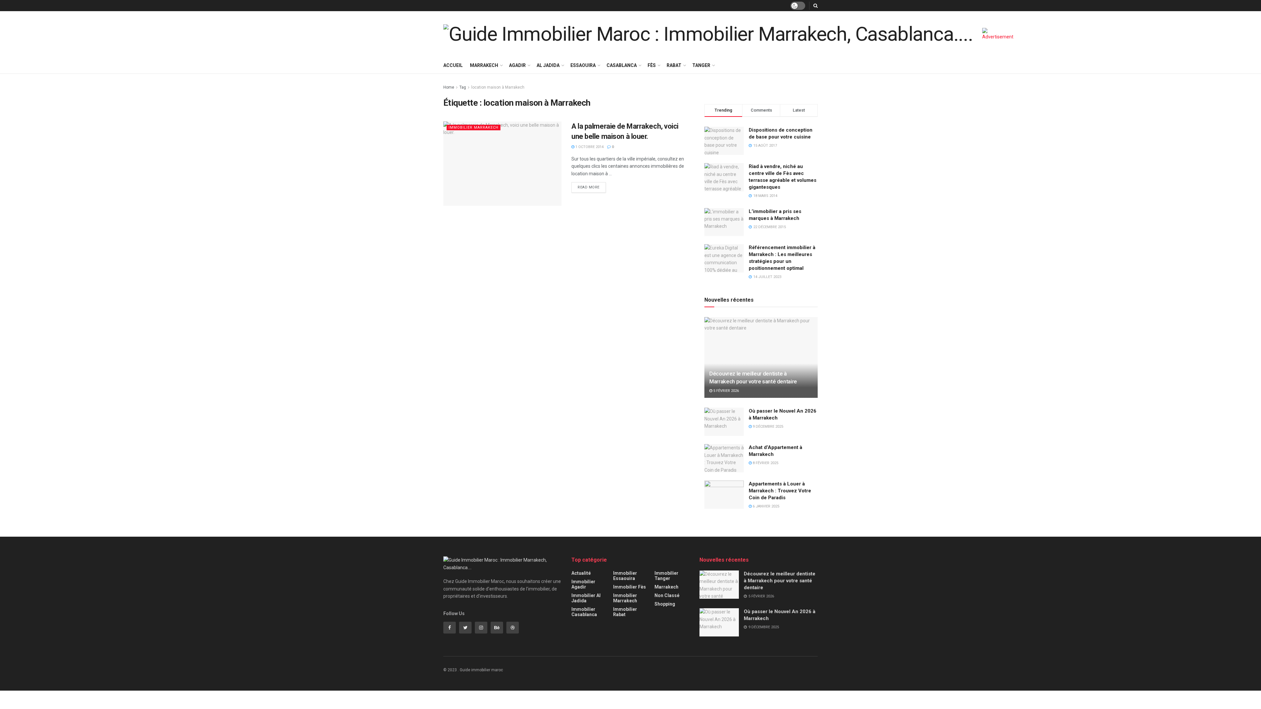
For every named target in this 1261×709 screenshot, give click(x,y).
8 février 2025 (765, 463)
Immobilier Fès (629, 587)
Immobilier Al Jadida (586, 598)
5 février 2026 (725, 391)
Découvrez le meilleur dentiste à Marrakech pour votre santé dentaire (779, 581)
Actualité (581, 573)
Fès (652, 65)
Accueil (453, 65)
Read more (589, 187)
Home (448, 87)
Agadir (517, 65)
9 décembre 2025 (767, 426)
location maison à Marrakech (497, 87)
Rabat (674, 65)
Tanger (701, 65)
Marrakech (484, 65)
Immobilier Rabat (625, 612)
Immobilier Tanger (666, 575)
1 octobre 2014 (589, 147)
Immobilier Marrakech (473, 127)
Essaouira (583, 65)
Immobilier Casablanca (584, 612)
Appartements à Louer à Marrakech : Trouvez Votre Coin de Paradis (780, 491)
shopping (664, 604)
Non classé (666, 595)
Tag (462, 87)
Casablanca (622, 65)
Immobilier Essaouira (625, 575)
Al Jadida (548, 65)
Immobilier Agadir (583, 584)
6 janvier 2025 (765, 506)
